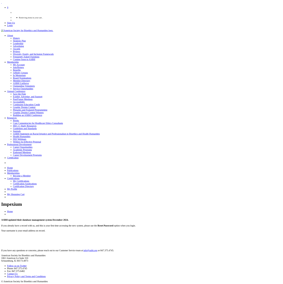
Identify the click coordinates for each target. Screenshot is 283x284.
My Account (19, 64)
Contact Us (12, 273)
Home (10, 211)
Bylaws (16, 51)
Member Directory (21, 80)
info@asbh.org (90, 250)
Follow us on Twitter (17, 266)
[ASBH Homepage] (27, 30)
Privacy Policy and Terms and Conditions (26, 276)
